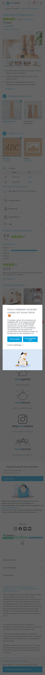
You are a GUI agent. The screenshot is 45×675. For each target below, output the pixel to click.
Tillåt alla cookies (14, 339)
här (32, 333)
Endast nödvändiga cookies (30, 339)
